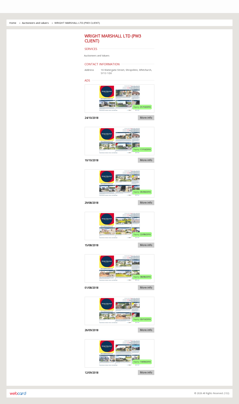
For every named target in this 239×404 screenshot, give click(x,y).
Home (12, 22)
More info (146, 117)
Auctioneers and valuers (35, 22)
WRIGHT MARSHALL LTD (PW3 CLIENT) (77, 22)
